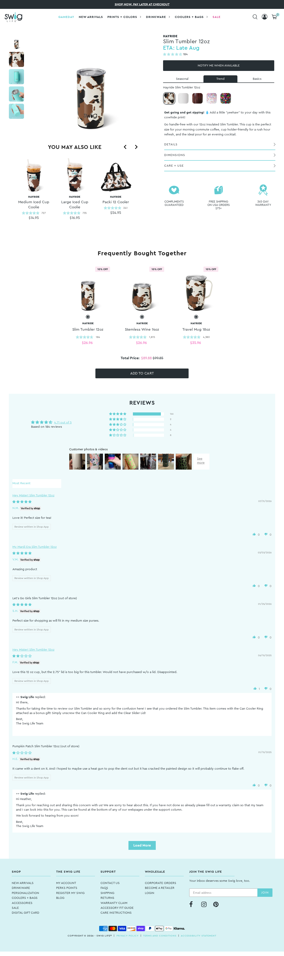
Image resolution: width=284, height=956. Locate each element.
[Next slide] (136, 146)
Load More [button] (142, 845)
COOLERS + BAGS (24, 897)
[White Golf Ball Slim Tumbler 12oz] (183, 98)
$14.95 (34, 218)
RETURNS (107, 897)
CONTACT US (110, 883)
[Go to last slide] (125, 146)
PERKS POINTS (66, 888)
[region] (74, 194)
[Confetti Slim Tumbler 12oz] (211, 98)
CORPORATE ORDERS (160, 883)
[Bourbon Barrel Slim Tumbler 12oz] (197, 98)
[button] (173, 54)
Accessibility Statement (198, 936)
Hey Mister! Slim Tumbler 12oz (33, 495)
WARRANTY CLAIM (114, 903)
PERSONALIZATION (25, 893)
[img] (22, 501)
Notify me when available (219, 65)
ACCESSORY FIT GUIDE (117, 907)
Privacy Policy (127, 936)
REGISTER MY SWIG (70, 893)
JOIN (265, 892)
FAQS (104, 888)
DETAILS (171, 144)
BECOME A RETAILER (159, 888)
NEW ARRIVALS (23, 883)
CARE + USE (174, 165)
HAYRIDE (33, 202)
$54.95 (115, 213)
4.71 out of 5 (63, 422)
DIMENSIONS (174, 155)
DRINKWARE (21, 888)
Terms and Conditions (159, 936)
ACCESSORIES (22, 903)
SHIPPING (107, 893)
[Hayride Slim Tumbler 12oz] (169, 98)
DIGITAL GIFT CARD (25, 912)
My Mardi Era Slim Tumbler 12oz (34, 546)
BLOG (60, 897)
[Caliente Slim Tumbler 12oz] (225, 98)
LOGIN (149, 893)
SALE (15, 907)
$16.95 (75, 218)
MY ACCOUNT (66, 883)
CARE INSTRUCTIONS (116, 912)
